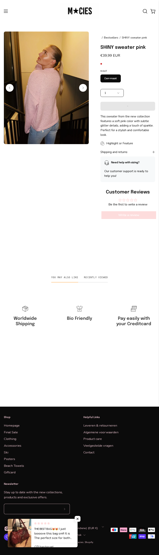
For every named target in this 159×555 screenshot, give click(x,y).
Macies (80, 542)
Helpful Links (91, 417)
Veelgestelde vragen (98, 445)
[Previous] (10, 88)
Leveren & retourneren (100, 425)
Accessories (12, 445)
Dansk (77, 535)
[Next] (83, 88)
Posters (9, 459)
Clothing (10, 439)
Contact (88, 452)
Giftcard (10, 472)
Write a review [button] (128, 215)
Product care (92, 439)
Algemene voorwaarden (100, 432)
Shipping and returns (113, 152)
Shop (7, 417)
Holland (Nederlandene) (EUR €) (76, 528)
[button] (144, 11)
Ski (6, 452)
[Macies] (79, 11)
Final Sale (11, 432)
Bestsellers (111, 37)
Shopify (89, 542)
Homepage (12, 425)
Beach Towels (14, 465)
